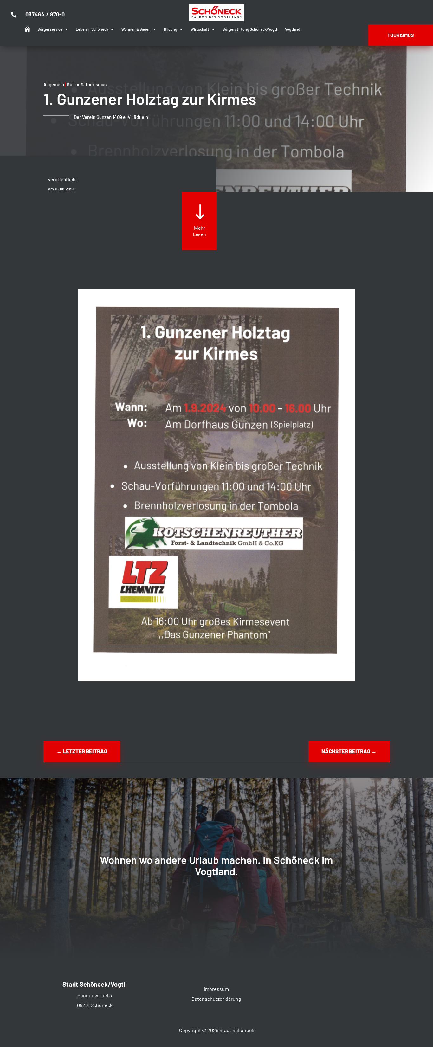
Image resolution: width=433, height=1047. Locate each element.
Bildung (170, 29)
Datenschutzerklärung (216, 999)
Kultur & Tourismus (87, 84)
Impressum (216, 989)
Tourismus (400, 35)
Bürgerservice (49, 29)
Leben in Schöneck (92, 29)
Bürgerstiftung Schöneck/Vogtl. (250, 29)
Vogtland (292, 29)
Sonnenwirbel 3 (94, 995)
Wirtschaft (200, 29)
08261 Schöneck (95, 1005)
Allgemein (53, 84)
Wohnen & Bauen (136, 29)
